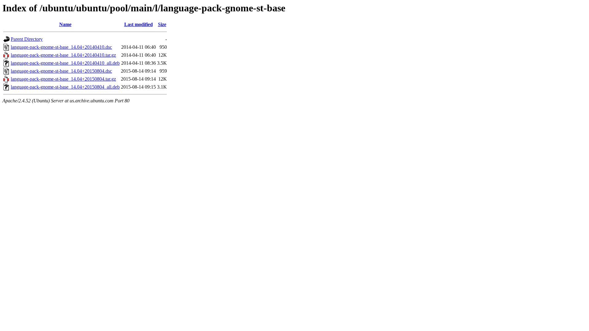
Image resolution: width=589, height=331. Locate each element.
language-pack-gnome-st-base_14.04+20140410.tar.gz (63, 55)
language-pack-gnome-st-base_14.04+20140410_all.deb (65, 63)
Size (162, 24)
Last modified (138, 24)
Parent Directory (27, 39)
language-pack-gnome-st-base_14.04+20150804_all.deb (65, 86)
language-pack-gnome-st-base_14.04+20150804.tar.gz (63, 79)
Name (65, 24)
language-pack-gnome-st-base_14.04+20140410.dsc (61, 47)
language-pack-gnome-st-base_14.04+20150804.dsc (61, 71)
